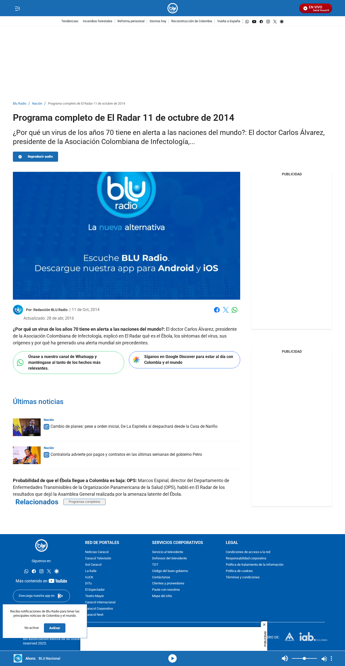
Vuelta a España (228, 21)
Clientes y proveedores (168, 583)
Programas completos (84, 502)
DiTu (88, 583)
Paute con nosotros (166, 589)
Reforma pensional (130, 21)
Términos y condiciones (243, 577)
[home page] (172, 8)
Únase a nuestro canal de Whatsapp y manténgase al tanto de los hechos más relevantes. (64, 362)
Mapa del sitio (162, 596)
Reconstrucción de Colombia (191, 21)
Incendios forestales (97, 21)
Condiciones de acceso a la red (248, 552)
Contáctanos (161, 577)
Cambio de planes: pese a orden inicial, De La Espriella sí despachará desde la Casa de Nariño (134, 426)
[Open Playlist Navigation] (331, 658)
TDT (155, 564)
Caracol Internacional (100, 602)
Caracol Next (94, 615)
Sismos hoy (158, 21)
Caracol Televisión (98, 558)
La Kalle (90, 571)
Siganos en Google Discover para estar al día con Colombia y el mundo (188, 359)
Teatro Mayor (94, 596)
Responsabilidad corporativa (246, 558)
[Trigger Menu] (17, 8)
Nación (37, 103)
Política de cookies (239, 571)
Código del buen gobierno (170, 571)
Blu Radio (19, 103)
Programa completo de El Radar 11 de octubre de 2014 (86, 103)
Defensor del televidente (169, 558)
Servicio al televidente (167, 552)
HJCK (89, 577)
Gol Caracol (93, 564)
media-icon (172, 658)
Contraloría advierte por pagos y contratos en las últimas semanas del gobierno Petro (126, 454)
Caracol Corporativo (99, 608)
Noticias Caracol (97, 552)
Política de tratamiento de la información (254, 564)
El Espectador (95, 589)
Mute (285, 658)
